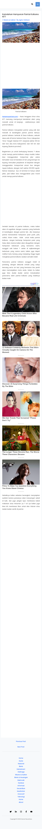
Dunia (21, 761)
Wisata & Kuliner (9, 20)
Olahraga (21, 772)
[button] (32, 4)
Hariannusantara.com (10, 117)
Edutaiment (21, 769)
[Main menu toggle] (38, 4)
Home (21, 758)
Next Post (20, 747)
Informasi (21, 786)
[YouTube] (31, 812)
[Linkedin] (16, 812)
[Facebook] (26, 812)
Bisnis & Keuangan (21, 777)
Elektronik (21, 780)
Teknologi (21, 797)
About (21, 802)
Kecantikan (21, 788)
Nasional (21, 764)
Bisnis (21, 766)
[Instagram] (21, 812)
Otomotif (21, 794)
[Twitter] (11, 812)
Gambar (21, 783)
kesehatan (21, 791)
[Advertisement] (21, 67)
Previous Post (21, 741)
